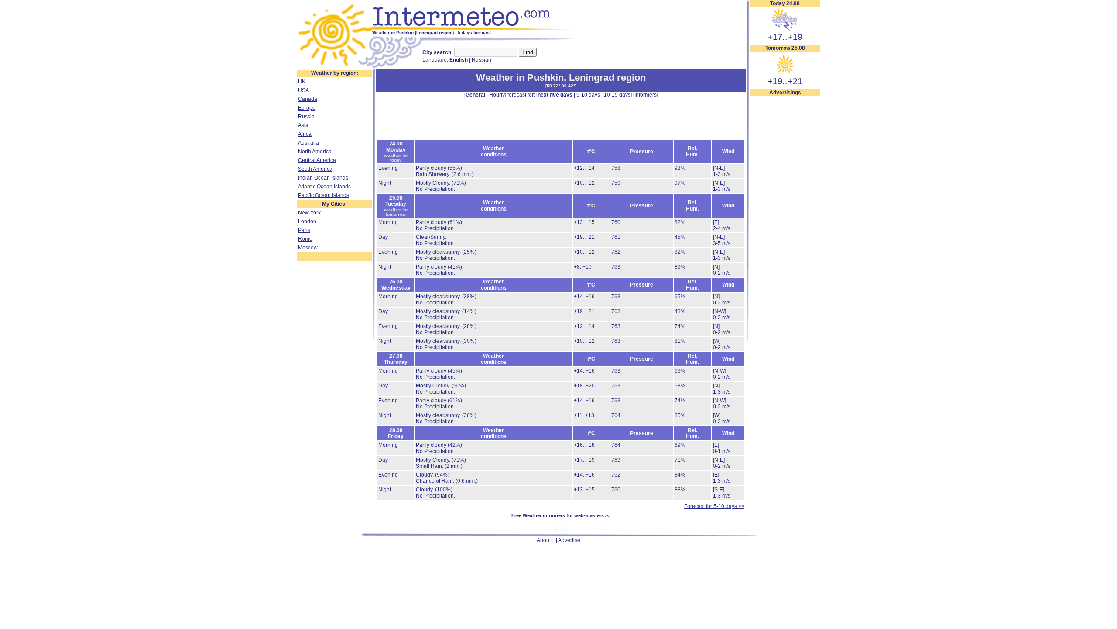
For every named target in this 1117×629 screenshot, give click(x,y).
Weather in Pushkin (520, 77)
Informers (645, 95)
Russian (481, 60)
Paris (304, 230)
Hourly (497, 95)
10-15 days (617, 95)
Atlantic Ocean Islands (324, 186)
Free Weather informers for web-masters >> (560, 515)
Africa (305, 134)
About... (546, 540)
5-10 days (588, 95)
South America (315, 169)
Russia (306, 117)
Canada (307, 99)
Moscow (308, 248)
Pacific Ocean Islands (323, 195)
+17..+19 (785, 36)
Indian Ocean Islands (323, 178)
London (307, 221)
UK (301, 82)
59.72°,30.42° (561, 85)
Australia (308, 143)
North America (315, 152)
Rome (305, 239)
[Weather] (334, 67)
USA (303, 90)
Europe (306, 108)
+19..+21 (785, 81)
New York (309, 213)
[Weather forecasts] (474, 28)
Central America (317, 160)
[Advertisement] (785, 228)
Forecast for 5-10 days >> (714, 506)
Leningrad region (607, 77)
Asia (303, 125)
